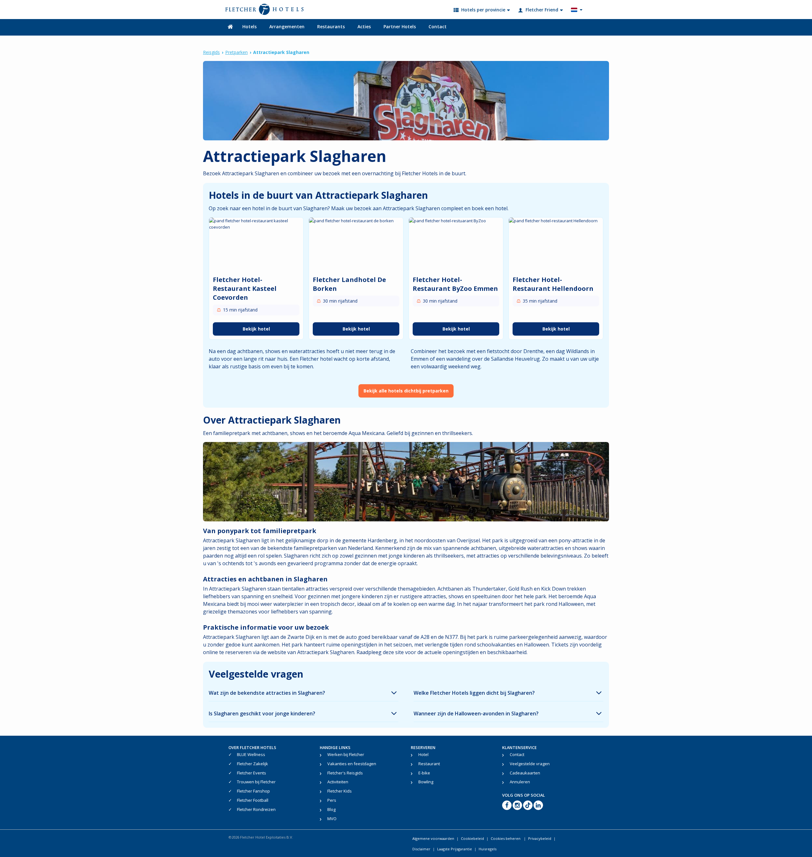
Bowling (425, 782)
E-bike (424, 773)
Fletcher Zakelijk (252, 764)
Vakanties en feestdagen (351, 764)
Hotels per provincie (483, 10)
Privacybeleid (539, 838)
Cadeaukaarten (525, 773)
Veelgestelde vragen (530, 764)
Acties (364, 26)
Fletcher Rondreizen (256, 809)
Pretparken (236, 52)
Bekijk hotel (256, 329)
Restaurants (331, 26)
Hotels (249, 26)
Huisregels (487, 849)
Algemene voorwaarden (433, 838)
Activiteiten (337, 782)
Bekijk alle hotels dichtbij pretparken (406, 391)
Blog (331, 809)
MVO (332, 818)
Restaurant (429, 764)
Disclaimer (421, 849)
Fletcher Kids (339, 791)
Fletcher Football (252, 800)
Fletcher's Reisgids (345, 773)
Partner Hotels (399, 26)
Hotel (423, 754)
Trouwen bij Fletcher (256, 782)
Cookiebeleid (472, 838)
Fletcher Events (251, 773)
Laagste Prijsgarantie (454, 849)
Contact (438, 26)
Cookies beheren (506, 838)
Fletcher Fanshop (253, 791)
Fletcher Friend (542, 10)
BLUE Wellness (251, 754)
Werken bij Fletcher (345, 754)
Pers (331, 800)
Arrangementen (286, 26)
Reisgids (211, 52)
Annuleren (520, 782)
